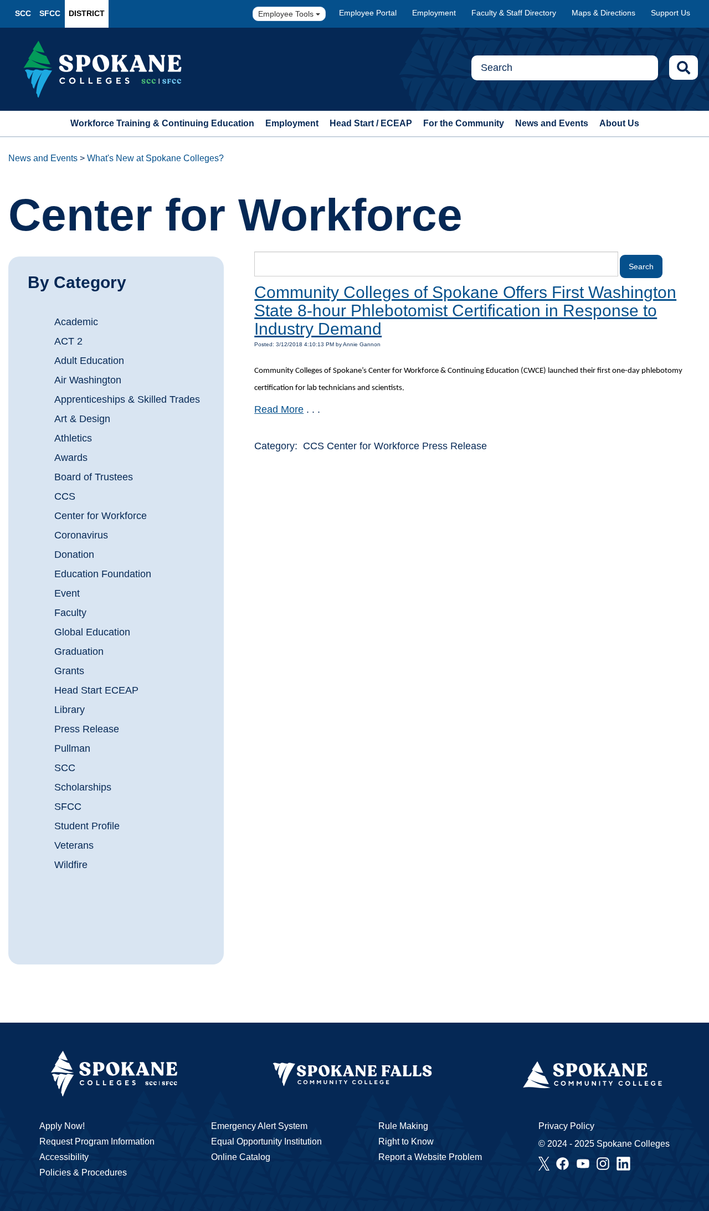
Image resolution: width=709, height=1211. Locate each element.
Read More (279, 409)
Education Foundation (102, 573)
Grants (69, 670)
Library (69, 709)
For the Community (463, 123)
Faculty (70, 612)
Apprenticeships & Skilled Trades (127, 399)
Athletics (73, 438)
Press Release (86, 729)
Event (67, 593)
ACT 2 (68, 341)
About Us (619, 123)
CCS (64, 496)
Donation (74, 554)
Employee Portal (368, 12)
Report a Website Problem (430, 1157)
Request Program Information (97, 1141)
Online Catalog (240, 1157)
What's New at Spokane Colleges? (155, 158)
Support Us (670, 12)
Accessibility (64, 1157)
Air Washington (87, 380)
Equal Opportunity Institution (266, 1141)
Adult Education (89, 360)
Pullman (72, 748)
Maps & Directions (603, 12)
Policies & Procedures (83, 1172)
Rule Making (403, 1126)
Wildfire (71, 864)
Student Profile (87, 826)
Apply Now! (62, 1126)
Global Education (92, 632)
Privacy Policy (566, 1126)
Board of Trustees (93, 477)
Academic (76, 321)
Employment (434, 12)
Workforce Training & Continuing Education (162, 123)
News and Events (551, 123)
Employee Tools (287, 13)
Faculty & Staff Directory (513, 12)
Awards (71, 457)
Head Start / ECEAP (371, 123)
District (87, 13)
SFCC (49, 13)
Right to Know (406, 1141)
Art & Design (82, 418)
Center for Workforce (100, 515)
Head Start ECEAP (96, 690)
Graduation (79, 651)
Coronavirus (81, 535)
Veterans (74, 845)
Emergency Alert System (259, 1126)
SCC (23, 13)
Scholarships (82, 787)
